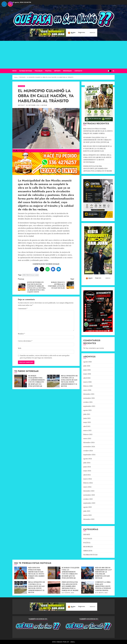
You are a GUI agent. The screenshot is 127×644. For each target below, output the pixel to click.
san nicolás (35, 275)
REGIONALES (67, 71)
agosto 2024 (87, 459)
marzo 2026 (87, 382)
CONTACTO (78, 71)
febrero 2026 (88, 386)
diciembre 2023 (88, 491)
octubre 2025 (88, 402)
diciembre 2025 (88, 394)
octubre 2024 (88, 451)
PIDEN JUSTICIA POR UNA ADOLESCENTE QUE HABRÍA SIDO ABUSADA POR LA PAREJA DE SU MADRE (97, 168)
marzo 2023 (87, 515)
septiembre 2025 (89, 406)
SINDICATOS (87, 551)
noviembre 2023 (89, 495)
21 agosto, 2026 (68, 593)
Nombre (21, 334)
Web (19, 348)
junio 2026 (87, 370)
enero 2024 (87, 487)
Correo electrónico (25, 341)
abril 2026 (86, 378)
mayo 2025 (87, 422)
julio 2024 (86, 463)
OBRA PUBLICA (27, 275)
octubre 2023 (88, 499)
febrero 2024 (88, 483)
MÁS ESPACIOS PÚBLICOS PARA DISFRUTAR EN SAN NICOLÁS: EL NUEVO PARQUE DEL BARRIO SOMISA (98, 131)
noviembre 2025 (89, 398)
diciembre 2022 (88, 519)
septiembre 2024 (89, 455)
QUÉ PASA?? (21, 105)
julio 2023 (86, 511)
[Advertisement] (63, 55)
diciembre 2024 (88, 442)
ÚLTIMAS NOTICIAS (25, 71)
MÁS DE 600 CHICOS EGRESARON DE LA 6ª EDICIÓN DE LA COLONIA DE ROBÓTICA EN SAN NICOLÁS (97, 148)
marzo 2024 (87, 479)
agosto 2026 (87, 362)
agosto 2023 (87, 507)
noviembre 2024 (89, 447)
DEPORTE (57, 71)
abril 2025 (86, 426)
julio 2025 (86, 414)
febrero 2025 (88, 434)
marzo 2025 (87, 430)
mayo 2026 (87, 374)
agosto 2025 (87, 410)
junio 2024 (87, 467)
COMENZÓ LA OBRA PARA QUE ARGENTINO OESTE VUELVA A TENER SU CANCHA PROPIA (87, 587)
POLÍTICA (48, 71)
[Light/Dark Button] (109, 71)
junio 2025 (87, 418)
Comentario (22, 309)
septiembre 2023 (89, 503)
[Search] (113, 71)
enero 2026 (87, 390)
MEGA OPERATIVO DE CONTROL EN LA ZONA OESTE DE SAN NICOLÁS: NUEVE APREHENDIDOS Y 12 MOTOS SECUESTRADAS (53, 381)
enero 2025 (87, 438)
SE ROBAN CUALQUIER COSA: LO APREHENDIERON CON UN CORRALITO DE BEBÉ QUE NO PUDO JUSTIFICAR (20, 381)
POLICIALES (38, 71)
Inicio (14, 71)
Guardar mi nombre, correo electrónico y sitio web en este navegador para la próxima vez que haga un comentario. (45, 356)
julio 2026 (86, 366)
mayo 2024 (87, 471)
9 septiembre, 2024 (33, 105)
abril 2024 (86, 475)
